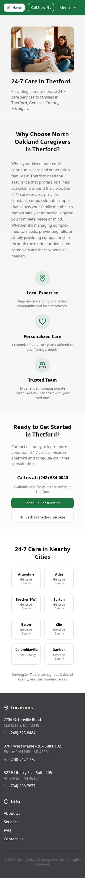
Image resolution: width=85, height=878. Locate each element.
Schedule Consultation (42, 503)
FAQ (7, 830)
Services (11, 821)
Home (17, 7)
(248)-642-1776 (22, 759)
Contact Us (13, 839)
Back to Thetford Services (45, 517)
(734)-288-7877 (22, 785)
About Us (12, 813)
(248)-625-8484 (22, 732)
